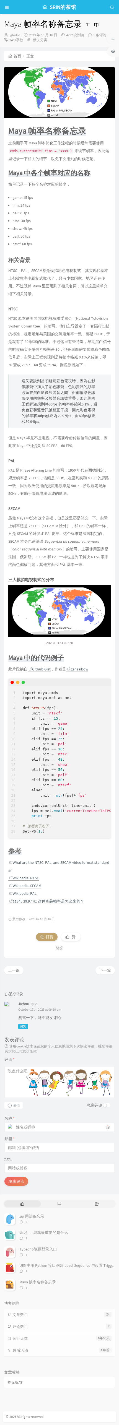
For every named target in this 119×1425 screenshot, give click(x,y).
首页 (17, 56)
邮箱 (9, 1138)
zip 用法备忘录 (31, 1216)
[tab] (22, 1204)
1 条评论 (100, 35)
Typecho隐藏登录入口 (38, 1249)
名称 (9, 1118)
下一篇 (105, 970)
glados (15, 35)
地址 (8, 1159)
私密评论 (94, 1105)
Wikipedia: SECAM (27, 885)
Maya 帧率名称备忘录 (37, 1282)
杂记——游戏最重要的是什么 (43, 1232)
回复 (23, 1026)
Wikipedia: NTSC (26, 877)
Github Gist (41, 669)
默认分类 (40, 40)
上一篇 (14, 970)
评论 (9, 1059)
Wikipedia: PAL (25, 893)
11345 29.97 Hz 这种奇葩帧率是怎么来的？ (48, 901)
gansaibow (79, 669)
